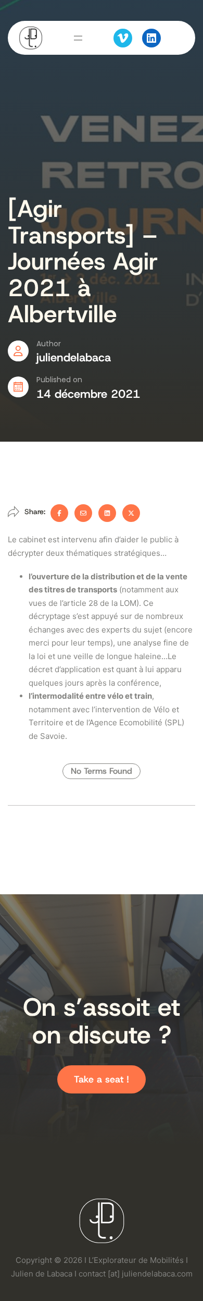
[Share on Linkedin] (107, 513)
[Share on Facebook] (59, 513)
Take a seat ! (101, 1079)
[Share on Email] (83, 513)
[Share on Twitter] (131, 513)
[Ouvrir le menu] (78, 38)
